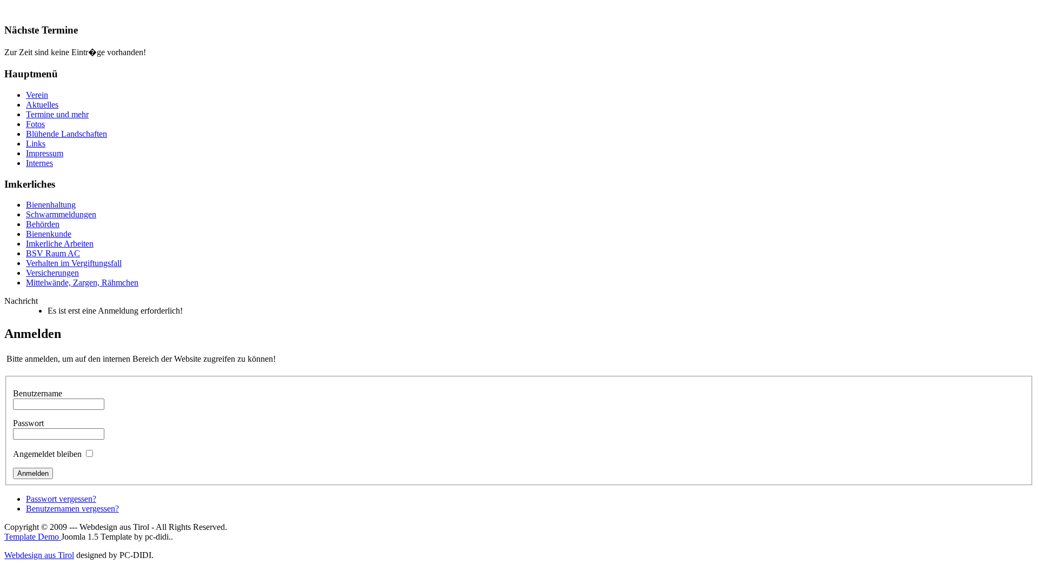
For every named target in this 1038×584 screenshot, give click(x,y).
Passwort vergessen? (61, 498)
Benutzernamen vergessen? (72, 508)
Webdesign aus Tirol (39, 555)
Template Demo (32, 536)
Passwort (28, 423)
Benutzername (37, 393)
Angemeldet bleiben (47, 454)
